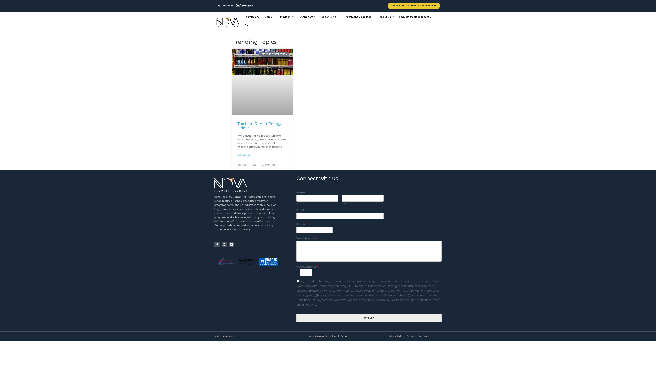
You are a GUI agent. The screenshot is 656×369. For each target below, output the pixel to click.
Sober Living (329, 17)
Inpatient (286, 17)
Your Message (307, 238)
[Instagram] (224, 244)
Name (301, 192)
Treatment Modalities (358, 17)
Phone (301, 224)
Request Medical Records (415, 17)
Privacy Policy (396, 336)
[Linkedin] (231, 244)
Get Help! (369, 318)
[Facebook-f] (217, 244)
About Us (385, 17)
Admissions (252, 17)
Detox (269, 17)
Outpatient (307, 17)
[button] (246, 25)
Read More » (243, 155)
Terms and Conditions (418, 336)
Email (301, 210)
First (298, 203)
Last (344, 203)
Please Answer (307, 267)
